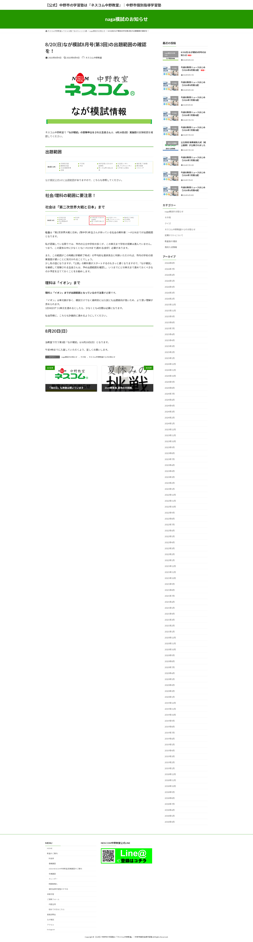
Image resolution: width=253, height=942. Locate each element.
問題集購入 (53, 884)
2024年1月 (170, 423)
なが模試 (50, 920)
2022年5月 (170, 536)
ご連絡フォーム (53, 899)
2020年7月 (170, 667)
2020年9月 (170, 655)
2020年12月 (170, 637)
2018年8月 (170, 798)
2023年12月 (170, 429)
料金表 (51, 858)
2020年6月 (170, 673)
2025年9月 (170, 316)
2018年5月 (170, 816)
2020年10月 (170, 649)
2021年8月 (170, 590)
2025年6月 (170, 334)
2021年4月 (170, 613)
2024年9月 (170, 382)
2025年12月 (170, 304)
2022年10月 (170, 507)
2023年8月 (170, 453)
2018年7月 (170, 804)
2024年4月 (170, 406)
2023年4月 (170, 471)
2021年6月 (170, 602)
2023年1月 (170, 489)
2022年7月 (170, 524)
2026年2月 (170, 298)
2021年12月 (170, 566)
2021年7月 (170, 596)
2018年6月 (170, 810)
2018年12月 (170, 774)
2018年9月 (170, 792)
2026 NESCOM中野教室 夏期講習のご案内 (65, 869)
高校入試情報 (171, 247)
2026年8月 (170, 263)
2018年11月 (170, 780)
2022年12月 (170, 495)
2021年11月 (170, 572)
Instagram (51, 929)
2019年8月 (170, 727)
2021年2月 (170, 625)
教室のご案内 (52, 853)
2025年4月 (170, 340)
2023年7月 (170, 459)
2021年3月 (170, 619)
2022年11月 (170, 501)
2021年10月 (170, 578)
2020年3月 (170, 691)
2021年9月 (170, 584)
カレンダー (53, 879)
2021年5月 (170, 608)
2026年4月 (170, 287)
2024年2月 (170, 417)
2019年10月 (170, 715)
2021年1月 (170, 631)
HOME (49, 848)
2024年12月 (170, 364)
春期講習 (52, 863)
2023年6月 (170, 465)
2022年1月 (170, 560)
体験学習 (50, 894)
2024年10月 (170, 376)
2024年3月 (170, 411)
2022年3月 (170, 548)
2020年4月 (170, 685)
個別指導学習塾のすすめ (58, 889)
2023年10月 (170, 441)
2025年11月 (170, 310)
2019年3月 (170, 756)
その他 (83, 357)
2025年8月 (170, 322)
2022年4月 (170, 542)
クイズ (168, 223)
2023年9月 (170, 447)
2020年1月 (170, 697)
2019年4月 (170, 750)
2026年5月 (170, 281)
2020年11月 (170, 643)
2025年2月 (170, 352)
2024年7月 (170, 393)
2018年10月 (170, 786)
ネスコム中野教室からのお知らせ (102, 357)
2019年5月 (170, 744)
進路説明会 (51, 914)
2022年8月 (170, 518)
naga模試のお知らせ (69, 357)
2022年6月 (170, 530)
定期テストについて (174, 235)
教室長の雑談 (171, 241)
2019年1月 (170, 768)
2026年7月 (170, 269)
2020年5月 (170, 679)
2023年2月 (170, 483)
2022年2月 (170, 554)
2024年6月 (170, 400)
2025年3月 (170, 346)
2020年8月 (170, 661)
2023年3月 (170, 477)
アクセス (50, 925)
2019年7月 (170, 732)
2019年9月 (170, 721)
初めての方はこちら (57, 909)
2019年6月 (170, 738)
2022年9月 (170, 512)
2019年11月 (170, 709)
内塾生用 (52, 904)
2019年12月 (170, 703)
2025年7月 (170, 328)
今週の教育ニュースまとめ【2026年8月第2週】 (193, 68)
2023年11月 (170, 435)
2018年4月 (170, 822)
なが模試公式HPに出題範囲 (59, 180)
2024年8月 (170, 388)
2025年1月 (170, 358)
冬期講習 (52, 874)
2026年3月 (170, 292)
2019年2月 (170, 762)
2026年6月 (170, 275)
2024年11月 (170, 370)
